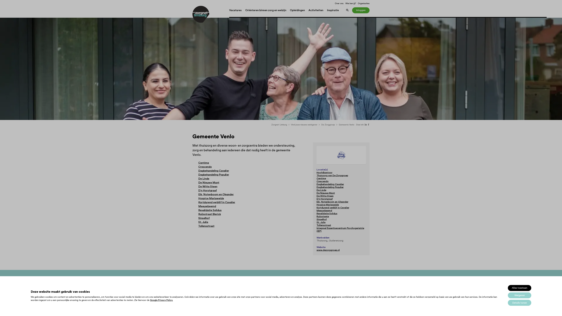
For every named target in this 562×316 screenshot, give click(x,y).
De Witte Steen (207, 186)
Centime (203, 163)
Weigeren (519, 295)
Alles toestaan (519, 288)
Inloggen (361, 10)
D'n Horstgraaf (207, 190)
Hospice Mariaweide (211, 198)
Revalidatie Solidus (210, 210)
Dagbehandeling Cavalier (213, 170)
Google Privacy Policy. (161, 300)
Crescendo (205, 166)
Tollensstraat (206, 226)
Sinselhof (204, 218)
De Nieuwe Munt (208, 182)
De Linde (203, 178)
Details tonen (519, 303)
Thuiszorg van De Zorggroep (332, 175)
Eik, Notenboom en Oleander (216, 194)
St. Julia (203, 222)
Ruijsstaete (323, 216)
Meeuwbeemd (207, 206)
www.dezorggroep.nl (328, 250)
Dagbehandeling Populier (213, 174)
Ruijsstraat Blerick (209, 214)
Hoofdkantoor (324, 172)
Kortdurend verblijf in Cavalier (216, 202)
